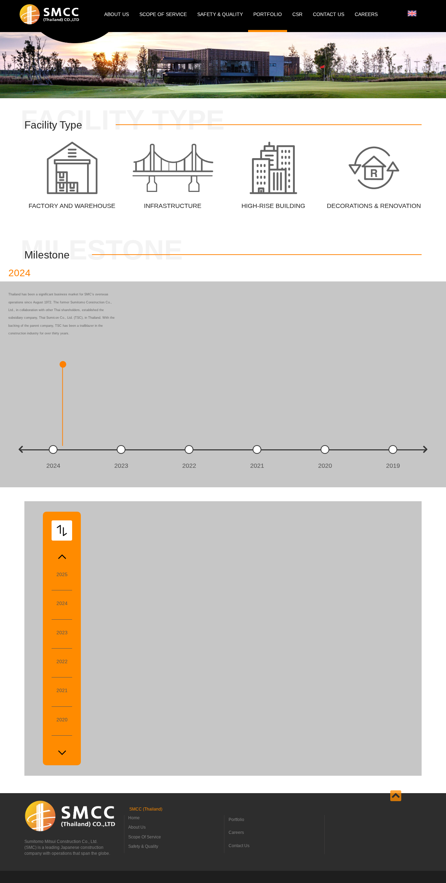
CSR (297, 14)
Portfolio (236, 819)
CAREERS (366, 14)
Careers (236, 832)
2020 (62, 719)
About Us (137, 827)
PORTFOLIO (267, 14)
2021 (62, 690)
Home (134, 817)
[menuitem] (412, 13)
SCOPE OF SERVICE (163, 14)
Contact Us (239, 845)
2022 (62, 661)
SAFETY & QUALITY (220, 14)
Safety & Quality (143, 846)
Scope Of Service (144, 837)
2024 (62, 603)
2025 (62, 574)
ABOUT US (116, 14)
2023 (62, 632)
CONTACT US (328, 14)
